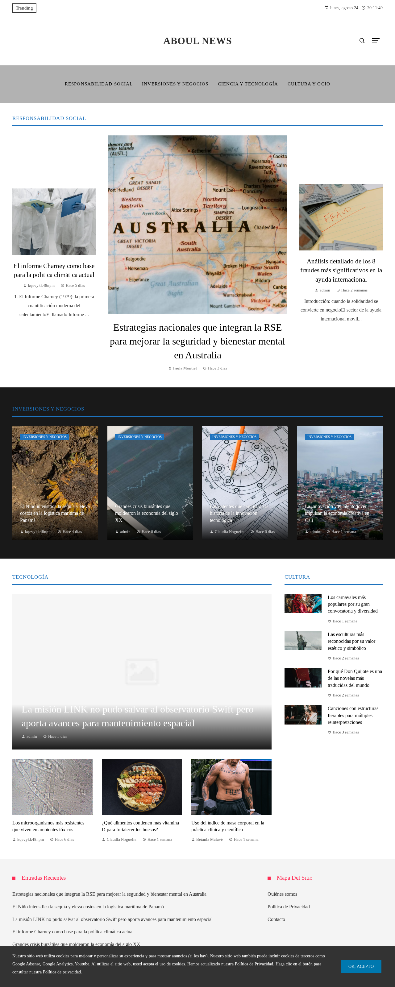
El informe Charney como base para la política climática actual (73, 931)
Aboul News (197, 40)
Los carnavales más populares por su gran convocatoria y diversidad (353, 604)
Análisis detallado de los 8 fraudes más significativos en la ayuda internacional (341, 270)
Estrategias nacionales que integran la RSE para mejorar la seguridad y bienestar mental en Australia (197, 341)
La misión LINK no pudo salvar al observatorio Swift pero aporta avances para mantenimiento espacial (112, 919)
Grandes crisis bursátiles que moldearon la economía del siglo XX (76, 944)
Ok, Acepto (361, 966)
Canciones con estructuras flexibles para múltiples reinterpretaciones (353, 715)
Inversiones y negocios (45, 437)
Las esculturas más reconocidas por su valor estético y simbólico (351, 641)
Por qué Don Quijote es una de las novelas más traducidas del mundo (355, 678)
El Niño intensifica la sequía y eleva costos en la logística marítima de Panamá (88, 906)
